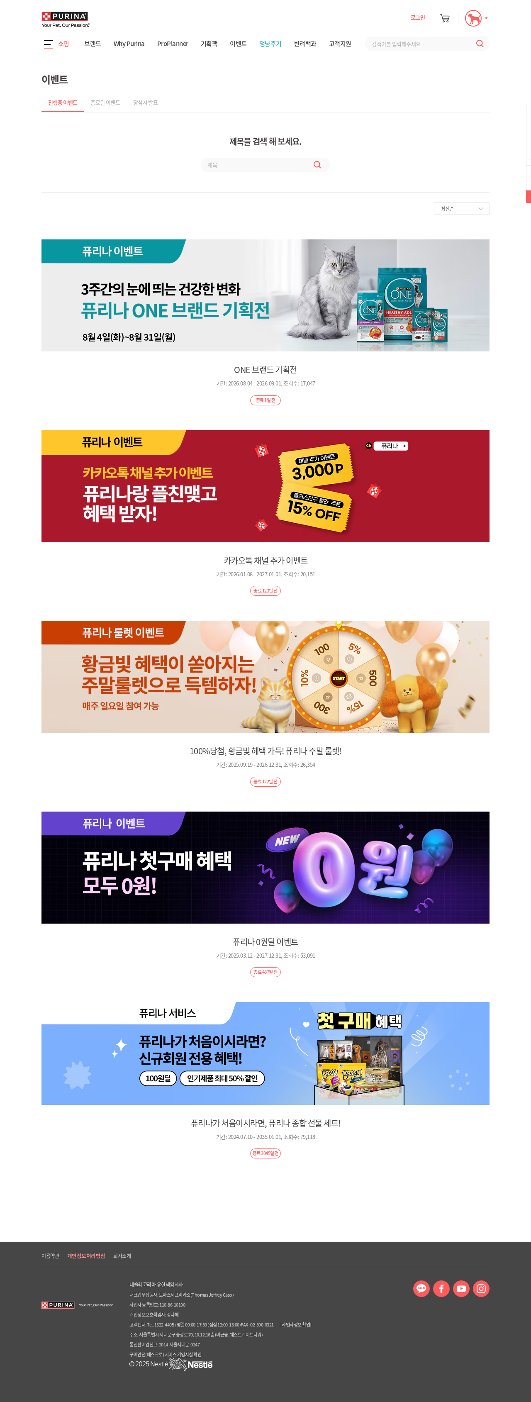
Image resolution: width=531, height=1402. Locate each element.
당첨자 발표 (145, 102)
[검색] (478, 44)
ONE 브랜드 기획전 (265, 369)
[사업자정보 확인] (296, 1324)
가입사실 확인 (189, 1354)
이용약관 (50, 1256)
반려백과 (305, 43)
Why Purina (129, 43)
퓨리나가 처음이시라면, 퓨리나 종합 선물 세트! (266, 1123)
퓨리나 (89, 19)
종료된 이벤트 (104, 102)
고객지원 (340, 43)
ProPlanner (172, 43)
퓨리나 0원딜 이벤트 (265, 942)
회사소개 (122, 1256)
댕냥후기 (270, 43)
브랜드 (92, 43)
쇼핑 (63, 43)
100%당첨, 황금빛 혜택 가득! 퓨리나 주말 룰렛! (266, 751)
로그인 (418, 17)
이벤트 (238, 43)
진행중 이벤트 (62, 102)
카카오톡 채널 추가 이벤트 (266, 560)
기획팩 (209, 43)
